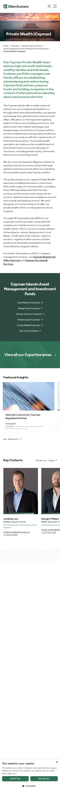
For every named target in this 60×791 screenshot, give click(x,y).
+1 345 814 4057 (10, 535)
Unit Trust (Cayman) (28, 331)
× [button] (57, 762)
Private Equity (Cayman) (28, 319)
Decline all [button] (44, 778)
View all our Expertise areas (27, 354)
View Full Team (45, 460)
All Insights (11, 439)
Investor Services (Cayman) (29, 314)
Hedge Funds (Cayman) (29, 308)
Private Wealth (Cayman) (28, 325)
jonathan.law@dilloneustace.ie (16, 532)
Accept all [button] (15, 778)
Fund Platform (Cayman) (29, 302)
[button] (30, 786)
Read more (12, 773)
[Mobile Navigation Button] (55, 6)
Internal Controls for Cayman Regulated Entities (22, 416)
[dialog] (30, 775)
